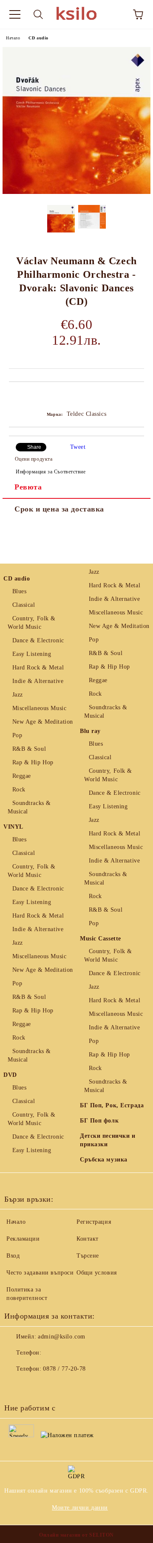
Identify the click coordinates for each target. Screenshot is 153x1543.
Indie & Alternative (37, 681)
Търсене (87, 1256)
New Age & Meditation (42, 722)
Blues (19, 591)
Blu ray (90, 731)
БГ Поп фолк (99, 1120)
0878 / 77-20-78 (64, 1369)
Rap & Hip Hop (33, 762)
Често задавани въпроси (40, 1272)
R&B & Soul (29, 749)
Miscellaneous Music (39, 708)
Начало (13, 38)
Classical (23, 605)
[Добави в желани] (138, 396)
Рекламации (23, 1239)
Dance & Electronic (38, 640)
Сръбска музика (104, 1159)
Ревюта (28, 487)
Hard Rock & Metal (38, 667)
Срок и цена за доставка (59, 509)
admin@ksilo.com (61, 1336)
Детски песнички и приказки (108, 1140)
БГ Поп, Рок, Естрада (112, 1105)
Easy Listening (31, 654)
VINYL (13, 827)
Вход (13, 1256)
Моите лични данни (80, 1507)
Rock (19, 789)
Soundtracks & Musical (29, 807)
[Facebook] (15, 1386)
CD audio (38, 38)
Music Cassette (100, 938)
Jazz (17, 694)
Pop (17, 735)
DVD (10, 1075)
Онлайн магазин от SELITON (76, 1535)
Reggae (21, 776)
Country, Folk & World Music (32, 622)
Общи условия (96, 1272)
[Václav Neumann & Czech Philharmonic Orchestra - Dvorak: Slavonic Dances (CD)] (76, 192)
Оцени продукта (33, 459)
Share (34, 447)
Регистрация (93, 1222)
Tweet (78, 447)
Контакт (87, 1239)
